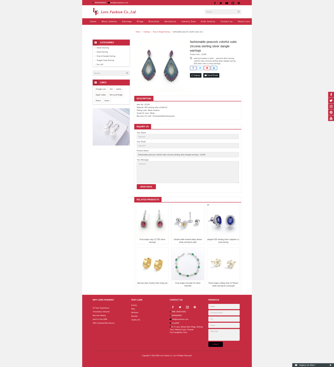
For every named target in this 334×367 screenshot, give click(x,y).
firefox (98, 100)
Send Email (212, 75)
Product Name (143, 151)
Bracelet (134, 316)
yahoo (118, 89)
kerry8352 (175, 323)
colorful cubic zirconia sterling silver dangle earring (214, 61)
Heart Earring (102, 52)
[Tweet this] (200, 68)
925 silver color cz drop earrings (207, 63)
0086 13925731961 (179, 312)
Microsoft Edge (116, 95)
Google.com (101, 89)
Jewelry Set (135, 320)
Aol (111, 89)
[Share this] (193, 68)
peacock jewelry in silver (204, 58)
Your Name (141, 133)
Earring (134, 305)
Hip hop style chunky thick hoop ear (152, 283)
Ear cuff (100, 64)
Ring (133, 309)
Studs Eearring (103, 48)
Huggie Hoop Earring (105, 60)
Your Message (143, 160)
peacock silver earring (225, 58)
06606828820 (100, 3)
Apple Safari (101, 95)
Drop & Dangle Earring (106, 56)
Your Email (141, 142)
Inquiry (196, 75)
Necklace (134, 312)
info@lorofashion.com (119, 3)
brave (107, 100)
